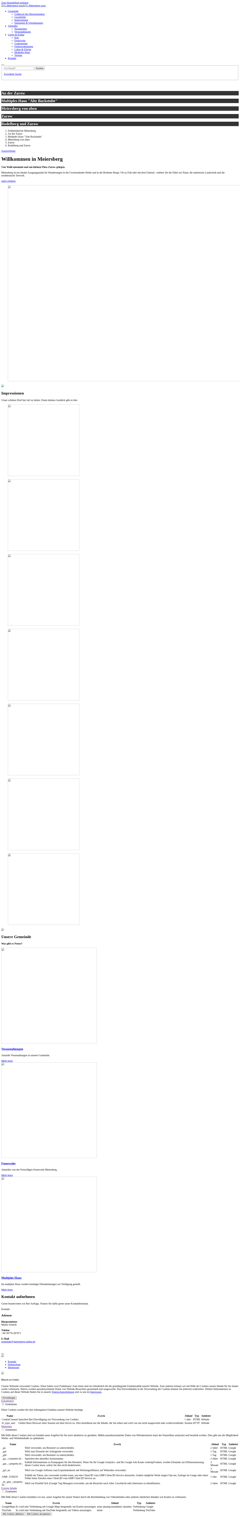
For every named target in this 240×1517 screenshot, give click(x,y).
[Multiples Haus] (49, 1271)
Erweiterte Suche (13, 74)
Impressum (13, 1367)
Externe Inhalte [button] (9, 1488)
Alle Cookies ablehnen (13, 1514)
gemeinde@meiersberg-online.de (18, 1341)
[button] (5, 151)
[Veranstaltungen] (49, 1042)
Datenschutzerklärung (63, 1392)
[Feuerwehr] (49, 1157)
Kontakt (12, 1361)
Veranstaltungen (12, 1049)
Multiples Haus (11, 1277)
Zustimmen (11, 1404)
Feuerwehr (8, 1163)
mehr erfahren (8, 181)
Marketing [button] (6, 1426)
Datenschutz (14, 1364)
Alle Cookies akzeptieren (38, 1514)
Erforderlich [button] (7, 1401)
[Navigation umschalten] (2, 64)
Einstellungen (9, 1398)
